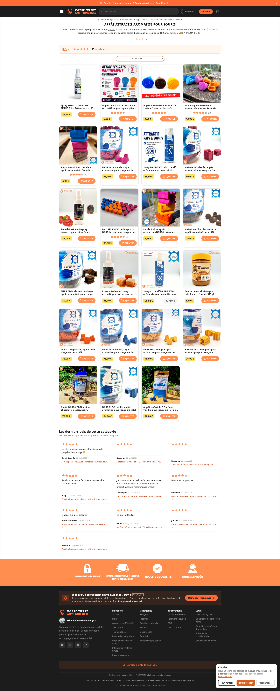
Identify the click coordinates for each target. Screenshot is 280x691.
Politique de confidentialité (202, 634)
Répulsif (144, 636)
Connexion (189, 11)
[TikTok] (86, 645)
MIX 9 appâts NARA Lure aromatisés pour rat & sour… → (85, 463)
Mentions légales (204, 614)
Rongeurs (145, 614)
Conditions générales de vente (208, 620)
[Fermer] (277, 3)
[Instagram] (70, 645)
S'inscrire (205, 11)
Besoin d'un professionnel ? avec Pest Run (134, 3)
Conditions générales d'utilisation (206, 627)
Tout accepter (246, 683)
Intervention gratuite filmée (122, 642)
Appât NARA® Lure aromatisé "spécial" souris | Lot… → (194, 526)
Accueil (115, 614)
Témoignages (119, 632)
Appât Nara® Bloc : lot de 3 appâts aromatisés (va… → (139, 463)
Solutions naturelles (150, 623)
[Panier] (217, 11)
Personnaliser (265, 683)
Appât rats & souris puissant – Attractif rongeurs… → (194, 464)
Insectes (144, 618)
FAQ (170, 623)
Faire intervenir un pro (123, 655)
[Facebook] (78, 645)
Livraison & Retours (177, 614)
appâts (111, 29)
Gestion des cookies (206, 640)
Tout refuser (226, 683)
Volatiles (144, 627)
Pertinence (148, 59)
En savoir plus (225, 676)
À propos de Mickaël (122, 623)
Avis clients (117, 627)
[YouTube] (62, 645)
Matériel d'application (150, 640)
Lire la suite (140, 39)
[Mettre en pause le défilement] (272, 3)
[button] (61, 11)
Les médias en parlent (123, 636)
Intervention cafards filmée (122, 649)
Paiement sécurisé (177, 618)
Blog (114, 618)
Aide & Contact (175, 627)
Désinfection (146, 632)
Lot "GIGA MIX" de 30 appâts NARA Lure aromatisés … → (139, 498)
